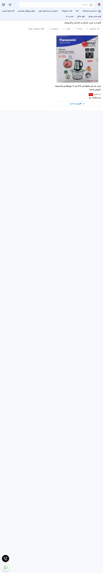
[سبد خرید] (3, 4)
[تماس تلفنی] (5, 558)
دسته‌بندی (55, 29)
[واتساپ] (5, 567)
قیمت (68, 29)
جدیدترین (92, 29)
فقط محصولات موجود (36, 29)
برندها (80, 29)
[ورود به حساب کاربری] (10, 4)
